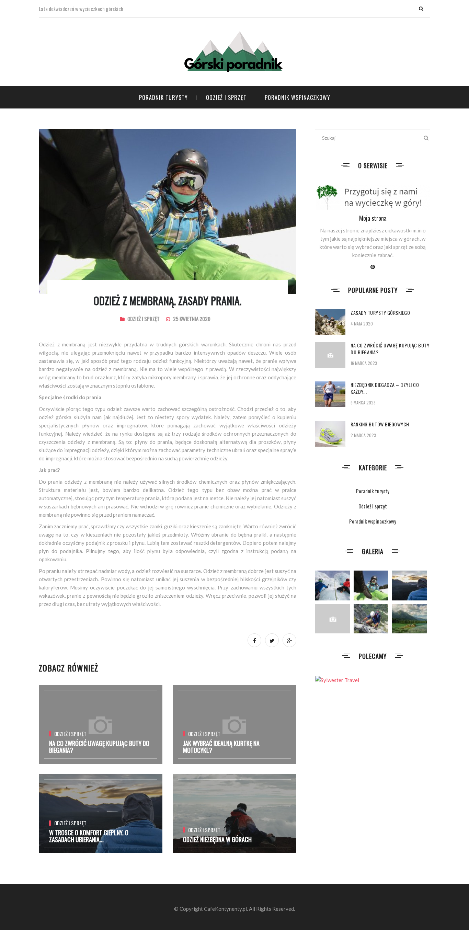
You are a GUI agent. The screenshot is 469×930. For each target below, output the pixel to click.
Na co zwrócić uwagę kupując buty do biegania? (99, 747)
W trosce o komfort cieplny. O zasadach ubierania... (88, 836)
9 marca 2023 (363, 402)
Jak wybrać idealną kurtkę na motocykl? (221, 747)
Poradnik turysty (163, 97)
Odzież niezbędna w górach (217, 839)
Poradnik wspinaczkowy (297, 97)
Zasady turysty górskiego (380, 312)
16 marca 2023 (364, 363)
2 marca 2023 (363, 435)
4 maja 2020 (362, 323)
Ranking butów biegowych (380, 424)
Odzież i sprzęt (226, 97)
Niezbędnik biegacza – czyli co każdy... (385, 388)
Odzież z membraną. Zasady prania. (167, 300)
